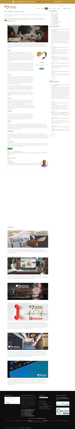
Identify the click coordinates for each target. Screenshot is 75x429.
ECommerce (22, 152)
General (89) (53, 15)
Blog (46, 8)
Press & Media (47, 408)
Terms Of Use (21, 427)
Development (17, 152)
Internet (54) (53, 16)
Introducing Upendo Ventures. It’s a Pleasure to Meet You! (26, 20)
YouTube (42, 397)
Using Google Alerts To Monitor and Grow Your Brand (16, 332)
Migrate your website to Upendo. (44, 1)
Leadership (37, 152)
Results (42, 8)
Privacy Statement (28, 427)
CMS (10, 152)
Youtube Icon (70, 8)
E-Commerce (27, 152)
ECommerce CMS (32, 152)
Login (60, 5)
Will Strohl (16, 24)
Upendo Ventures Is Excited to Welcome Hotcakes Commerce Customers (20, 303)
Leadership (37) (54, 17)
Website (12, 153)
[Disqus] (28, 184)
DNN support (45, 420)
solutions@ (45, 403)
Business (20, 151)
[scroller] (73, 428)
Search (69, 5)
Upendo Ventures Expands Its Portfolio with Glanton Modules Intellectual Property (21, 282)
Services (37, 8)
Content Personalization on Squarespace (14, 256)
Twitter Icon (68, 8)
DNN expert (30, 420)
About (50, 8)
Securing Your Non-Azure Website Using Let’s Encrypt (16, 360)
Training (43, 152)
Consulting (13, 152)
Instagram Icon (64, 8)
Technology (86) (54, 22)
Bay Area (27, 410)
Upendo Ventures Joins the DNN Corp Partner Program (17, 230)
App (8, 152)
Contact (58, 8)
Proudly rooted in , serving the (62, 398)
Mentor (40, 152)
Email (7, 399)
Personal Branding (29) (55, 21)
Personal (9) (53, 20)
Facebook (43, 397)
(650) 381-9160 (45, 404)
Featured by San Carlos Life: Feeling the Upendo (59, 57)
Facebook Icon (62, 8)
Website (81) (53, 24)
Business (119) (53, 13)
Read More (51, 80)
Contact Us (41, 68)
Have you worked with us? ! (37, 418)
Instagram (40, 397)
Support (54, 8)
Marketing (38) (53, 19)
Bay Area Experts (28, 409)
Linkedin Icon (66, 8)
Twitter (47, 397)
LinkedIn (45, 397)
